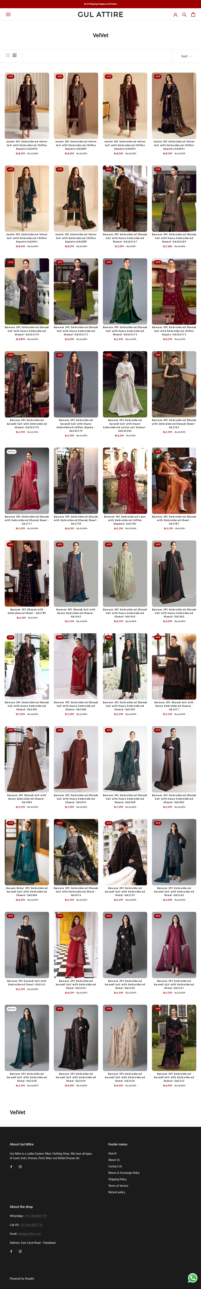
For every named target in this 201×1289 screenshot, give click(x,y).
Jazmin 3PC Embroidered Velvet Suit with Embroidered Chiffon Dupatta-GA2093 (27, 238)
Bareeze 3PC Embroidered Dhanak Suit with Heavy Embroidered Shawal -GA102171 (76, 331)
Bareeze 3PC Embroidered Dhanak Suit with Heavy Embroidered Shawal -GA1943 (125, 613)
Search (112, 1153)
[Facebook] (11, 1166)
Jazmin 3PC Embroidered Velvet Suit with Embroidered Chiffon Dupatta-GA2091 (174, 145)
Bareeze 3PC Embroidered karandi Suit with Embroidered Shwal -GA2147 (174, 984)
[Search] (184, 14)
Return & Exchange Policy (124, 1172)
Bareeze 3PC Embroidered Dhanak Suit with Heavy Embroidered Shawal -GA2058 (125, 799)
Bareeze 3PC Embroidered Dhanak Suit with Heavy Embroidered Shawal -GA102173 (125, 331)
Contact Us (115, 1166)
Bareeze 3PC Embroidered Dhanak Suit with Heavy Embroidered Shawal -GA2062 (174, 799)
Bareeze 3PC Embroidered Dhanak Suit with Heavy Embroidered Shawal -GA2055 (76, 799)
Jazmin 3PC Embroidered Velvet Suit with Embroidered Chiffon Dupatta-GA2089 (76, 145)
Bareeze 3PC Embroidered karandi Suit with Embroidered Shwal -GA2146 (125, 984)
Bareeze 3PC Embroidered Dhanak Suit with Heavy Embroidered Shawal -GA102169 (174, 238)
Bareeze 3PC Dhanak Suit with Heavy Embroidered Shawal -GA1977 (174, 706)
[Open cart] (193, 14)
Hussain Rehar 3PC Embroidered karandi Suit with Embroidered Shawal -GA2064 (27, 892)
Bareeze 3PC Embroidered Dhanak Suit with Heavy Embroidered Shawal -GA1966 (76, 706)
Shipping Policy (117, 1179)
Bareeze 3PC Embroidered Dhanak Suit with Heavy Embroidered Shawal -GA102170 (27, 331)
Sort (184, 56)
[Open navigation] (8, 14)
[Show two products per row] (8, 55)
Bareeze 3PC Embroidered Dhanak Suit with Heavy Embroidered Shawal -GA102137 (125, 238)
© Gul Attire (15, 1273)
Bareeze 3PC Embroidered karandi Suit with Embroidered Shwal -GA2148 (27, 1077)
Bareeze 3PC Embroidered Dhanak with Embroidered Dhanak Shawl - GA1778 (76, 520)
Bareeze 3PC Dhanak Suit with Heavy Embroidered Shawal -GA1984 (26, 799)
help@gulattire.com (29, 1233)
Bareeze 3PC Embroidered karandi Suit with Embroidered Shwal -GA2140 (174, 892)
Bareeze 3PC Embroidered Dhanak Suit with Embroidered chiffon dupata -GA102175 (174, 331)
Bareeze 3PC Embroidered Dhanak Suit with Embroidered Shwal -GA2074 (76, 892)
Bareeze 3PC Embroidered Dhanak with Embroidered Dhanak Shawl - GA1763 (174, 424)
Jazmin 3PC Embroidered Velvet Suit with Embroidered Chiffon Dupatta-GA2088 (76, 238)
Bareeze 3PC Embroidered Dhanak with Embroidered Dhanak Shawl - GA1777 (27, 520)
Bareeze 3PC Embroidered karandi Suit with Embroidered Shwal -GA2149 (76, 1077)
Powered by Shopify (22, 1278)
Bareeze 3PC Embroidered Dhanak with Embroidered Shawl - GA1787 (174, 520)
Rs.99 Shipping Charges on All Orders (100, 4)
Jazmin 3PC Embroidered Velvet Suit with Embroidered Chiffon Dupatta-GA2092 (125, 145)
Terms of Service (118, 1185)
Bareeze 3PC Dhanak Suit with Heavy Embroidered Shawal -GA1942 (75, 613)
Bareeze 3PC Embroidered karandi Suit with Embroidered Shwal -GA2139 (125, 892)
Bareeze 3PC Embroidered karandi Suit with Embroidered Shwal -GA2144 (76, 984)
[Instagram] (20, 1166)
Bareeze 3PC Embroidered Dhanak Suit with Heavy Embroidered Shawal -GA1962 (174, 613)
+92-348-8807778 (35, 1215)
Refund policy (116, 1192)
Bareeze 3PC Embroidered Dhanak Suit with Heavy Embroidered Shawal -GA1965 (27, 706)
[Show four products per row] (14, 55)
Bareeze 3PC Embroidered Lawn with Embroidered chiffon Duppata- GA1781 (125, 520)
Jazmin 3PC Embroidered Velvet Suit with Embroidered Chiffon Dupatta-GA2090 (27, 145)
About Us (114, 1159)
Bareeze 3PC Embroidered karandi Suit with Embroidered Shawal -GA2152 (174, 1077)
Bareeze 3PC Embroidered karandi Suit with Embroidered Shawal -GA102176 (27, 424)
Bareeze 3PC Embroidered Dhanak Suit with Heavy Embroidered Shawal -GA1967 (125, 706)
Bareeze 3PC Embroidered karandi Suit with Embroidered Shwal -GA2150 (125, 1077)
